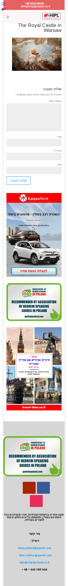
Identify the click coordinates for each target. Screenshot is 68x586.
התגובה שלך (55, 101)
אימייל (58, 150)
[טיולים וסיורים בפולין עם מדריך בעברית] (34, 409)
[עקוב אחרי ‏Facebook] (43, 488)
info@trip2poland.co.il (34, 562)
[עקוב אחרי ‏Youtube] (29, 488)
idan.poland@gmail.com (34, 548)
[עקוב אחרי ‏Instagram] (36, 501)
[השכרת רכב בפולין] (34, 276)
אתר (59, 164)
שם (59, 136)
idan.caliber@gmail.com (35, 555)
